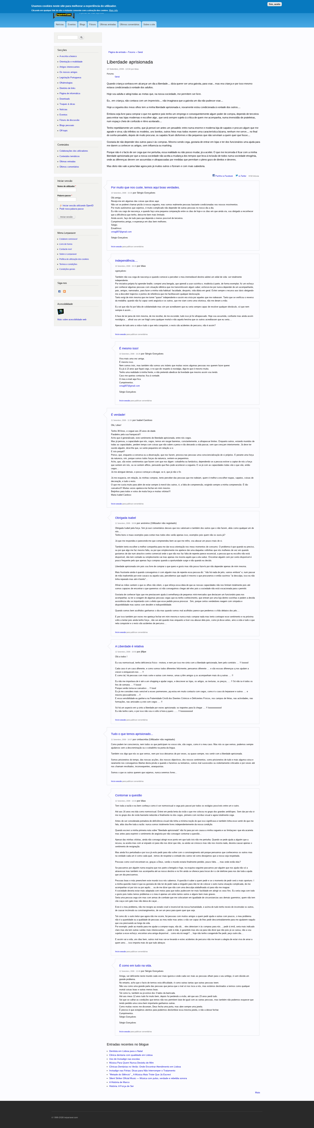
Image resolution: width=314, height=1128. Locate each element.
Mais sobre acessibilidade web (71, 319)
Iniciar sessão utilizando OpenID (78, 205)
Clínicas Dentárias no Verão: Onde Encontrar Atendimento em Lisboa (145, 1066)
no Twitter (242, 176)
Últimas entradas (108, 24)
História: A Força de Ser (121, 1086)
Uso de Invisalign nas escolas (124, 1059)
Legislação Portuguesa (70, 77)
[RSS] (64, 290)
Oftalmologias (66, 83)
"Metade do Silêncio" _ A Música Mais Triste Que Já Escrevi (140, 1074)
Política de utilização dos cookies (74, 259)
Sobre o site (149, 24)
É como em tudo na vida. (135, 965)
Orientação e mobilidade (71, 61)
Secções (62, 50)
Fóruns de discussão (69, 120)
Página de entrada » (118, 52)
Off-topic (64, 130)
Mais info (113, 10)
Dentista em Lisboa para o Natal (126, 1051)
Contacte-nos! (65, 249)
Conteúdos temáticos (70, 156)
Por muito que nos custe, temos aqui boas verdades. (145, 187)
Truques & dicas (67, 104)
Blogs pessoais (67, 125)
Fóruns (92, 24)
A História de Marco (119, 1082)
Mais (257, 1092)
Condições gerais (67, 269)
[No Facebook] (59, 290)
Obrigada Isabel (125, 517)
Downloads (65, 99)
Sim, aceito (274, 4)
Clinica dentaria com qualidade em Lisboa (131, 1055)
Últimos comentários (129, 24)
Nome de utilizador (66, 186)
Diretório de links (67, 88)
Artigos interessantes (70, 67)
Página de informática (70, 93)
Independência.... (126, 260)
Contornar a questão (128, 795)
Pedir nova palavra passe (72, 209)
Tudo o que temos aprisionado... (132, 734)
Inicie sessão (116, 246)
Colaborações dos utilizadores (74, 151)
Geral (140, 52)
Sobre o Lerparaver (68, 254)
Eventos (72, 24)
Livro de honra (65, 244)
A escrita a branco (68, 56)
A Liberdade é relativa (129, 646)
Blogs (82, 24)
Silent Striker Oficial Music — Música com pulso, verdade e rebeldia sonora (148, 1078)
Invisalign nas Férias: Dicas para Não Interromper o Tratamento (142, 1070)
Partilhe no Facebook (224, 176)
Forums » (133, 52)
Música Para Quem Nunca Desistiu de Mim (131, 1062)
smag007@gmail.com (121, 232)
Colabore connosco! (68, 239)
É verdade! (118, 414)
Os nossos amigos (68, 72)
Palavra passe (64, 195)
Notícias (60, 24)
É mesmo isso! (129, 348)
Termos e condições (68, 264)
